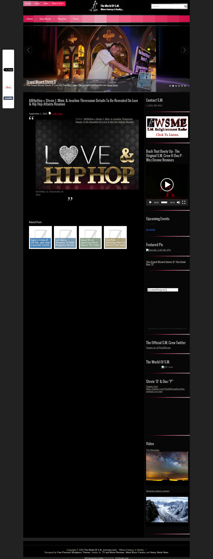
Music (37, 3)
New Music (45, 18)
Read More (112, 85)
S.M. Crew (57, 113)
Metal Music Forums (135, 552)
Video (46, 3)
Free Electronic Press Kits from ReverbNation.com (167, 329)
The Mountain (152, 450)
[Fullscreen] (183, 202)
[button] (167, 184)
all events (150, 229)
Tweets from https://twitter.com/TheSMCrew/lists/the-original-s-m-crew (165, 389)
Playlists (62, 18)
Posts (76, 18)
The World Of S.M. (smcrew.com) (100, 550)
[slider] (164, 202)
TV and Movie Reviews (113, 552)
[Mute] (178, 202)
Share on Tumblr (8, 98)
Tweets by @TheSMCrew (158, 347)
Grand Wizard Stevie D (41, 81)
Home (30, 18)
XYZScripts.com (121, 558)
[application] (167, 185)
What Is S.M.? (58, 3)
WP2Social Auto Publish (94, 558)
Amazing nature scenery (158, 491)
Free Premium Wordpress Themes (73, 552)
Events (28, 3)
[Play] (150, 202)
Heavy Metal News (159, 552)
